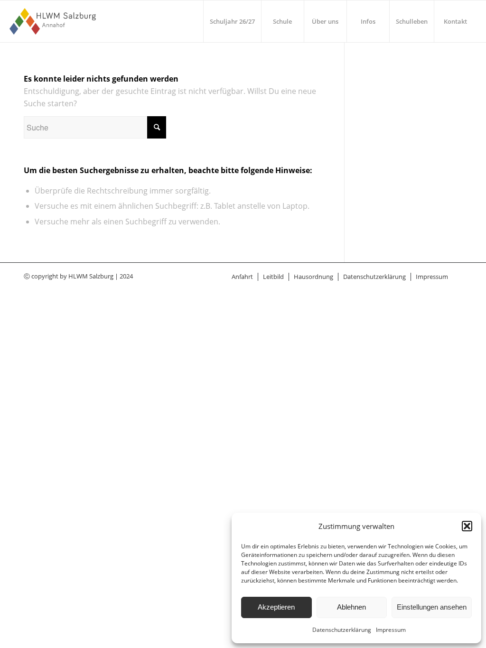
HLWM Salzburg (90, 276)
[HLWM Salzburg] (53, 21)
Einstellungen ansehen (432, 607)
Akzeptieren (276, 607)
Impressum (391, 630)
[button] (467, 526)
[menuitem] (232, 21)
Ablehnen (351, 607)
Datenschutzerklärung (341, 630)
